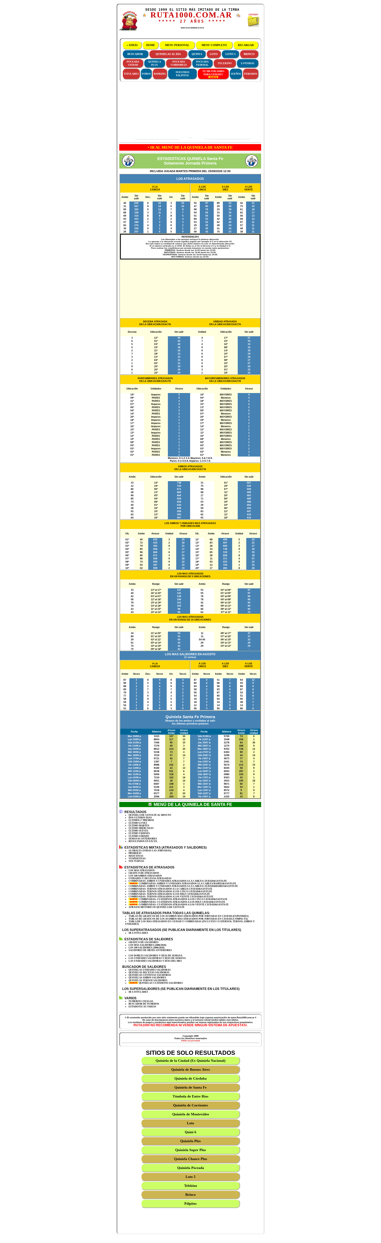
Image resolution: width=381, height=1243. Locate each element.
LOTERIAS (247, 63)
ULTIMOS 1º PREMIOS (141, 820)
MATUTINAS (136, 856)
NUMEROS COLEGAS (141, 1001)
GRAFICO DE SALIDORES (144, 942)
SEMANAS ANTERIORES (143, 838)
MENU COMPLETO (214, 45)
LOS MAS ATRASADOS (142, 870)
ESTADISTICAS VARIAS (142, 1006)
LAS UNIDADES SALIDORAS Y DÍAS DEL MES (155, 961)
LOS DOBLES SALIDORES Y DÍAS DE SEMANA (155, 955)
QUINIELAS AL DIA (168, 54)
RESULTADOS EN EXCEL (143, 841)
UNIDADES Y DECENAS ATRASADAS (150, 878)
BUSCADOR (135, 54)
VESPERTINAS (137, 858)
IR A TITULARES (138, 933)
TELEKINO (225, 63)
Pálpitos (190, 1203)
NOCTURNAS (136, 861)
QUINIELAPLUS (154, 63)
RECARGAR (246, 45)
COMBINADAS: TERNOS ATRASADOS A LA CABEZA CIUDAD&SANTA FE (170, 888)
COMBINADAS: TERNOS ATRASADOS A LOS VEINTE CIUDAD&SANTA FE (171, 896)
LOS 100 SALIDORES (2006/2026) (147, 947)
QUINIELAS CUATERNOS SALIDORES (160, 983)
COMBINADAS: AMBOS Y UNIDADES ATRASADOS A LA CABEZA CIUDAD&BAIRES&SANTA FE (183, 886)
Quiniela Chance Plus (190, 1159)
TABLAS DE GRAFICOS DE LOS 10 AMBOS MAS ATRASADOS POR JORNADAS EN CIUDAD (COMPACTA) (188, 918)
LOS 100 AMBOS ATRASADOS (145, 875)
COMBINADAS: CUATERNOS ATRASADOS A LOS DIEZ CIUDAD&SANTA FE (181, 902)
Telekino (190, 1186)
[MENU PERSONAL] (144, 16)
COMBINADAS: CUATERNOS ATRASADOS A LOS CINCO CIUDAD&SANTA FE (182, 899)
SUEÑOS (236, 73)
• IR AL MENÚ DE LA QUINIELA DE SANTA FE (190, 147)
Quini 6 (190, 1132)
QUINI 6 (197, 54)
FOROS (146, 73)
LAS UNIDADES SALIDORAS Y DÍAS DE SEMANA (157, 958)
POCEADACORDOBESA (179, 63)
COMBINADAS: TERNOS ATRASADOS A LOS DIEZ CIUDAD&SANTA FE (169, 894)
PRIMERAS (135, 853)
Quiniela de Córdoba (190, 1078)
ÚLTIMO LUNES (138, 823)
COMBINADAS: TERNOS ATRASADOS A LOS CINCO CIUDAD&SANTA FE (170, 891)
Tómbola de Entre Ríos (190, 1096)
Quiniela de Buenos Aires (190, 1069)
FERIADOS (250, 73)
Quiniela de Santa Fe (190, 1087)
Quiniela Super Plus (190, 1150)
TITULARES (131, 73)
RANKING (160, 73)
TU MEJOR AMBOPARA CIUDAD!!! (213, 73)
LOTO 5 (230, 54)
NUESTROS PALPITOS (182, 74)
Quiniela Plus (190, 1141)
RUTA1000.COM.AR (191, 14)
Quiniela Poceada (190, 1168)
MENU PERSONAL (177, 45)
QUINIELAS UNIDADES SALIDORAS (150, 969)
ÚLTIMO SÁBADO (139, 836)
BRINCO (249, 54)
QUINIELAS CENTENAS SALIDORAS (150, 975)
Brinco (190, 1195)
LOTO (214, 54)
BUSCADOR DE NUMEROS (144, 1003)
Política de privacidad (190, 1041)
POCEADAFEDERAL (202, 63)
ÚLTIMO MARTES (139, 825)
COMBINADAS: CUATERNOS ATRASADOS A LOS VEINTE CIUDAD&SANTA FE (183, 904)
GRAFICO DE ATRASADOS (144, 873)
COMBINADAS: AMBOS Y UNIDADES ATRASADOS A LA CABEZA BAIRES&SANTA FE (187, 883)
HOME (150, 45)
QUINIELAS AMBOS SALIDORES (147, 977)
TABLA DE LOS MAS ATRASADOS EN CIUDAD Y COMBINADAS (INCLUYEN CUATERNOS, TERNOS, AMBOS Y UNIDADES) (190, 922)
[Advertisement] (155, 110)
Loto (190, 1123)
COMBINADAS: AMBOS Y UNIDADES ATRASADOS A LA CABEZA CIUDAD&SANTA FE (178, 881)
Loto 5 (190, 1177)
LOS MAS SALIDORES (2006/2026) (147, 945)
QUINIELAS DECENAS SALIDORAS (149, 972)
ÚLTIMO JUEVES (138, 830)
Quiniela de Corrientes (190, 1105)
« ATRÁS (132, 45)
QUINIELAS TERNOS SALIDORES (148, 980)
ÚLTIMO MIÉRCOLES (141, 828)
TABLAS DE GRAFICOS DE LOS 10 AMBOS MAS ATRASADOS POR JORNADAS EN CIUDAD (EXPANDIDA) (189, 916)
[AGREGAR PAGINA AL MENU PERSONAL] (238, 17)
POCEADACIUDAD (133, 63)
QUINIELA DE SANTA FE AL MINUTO (150, 815)
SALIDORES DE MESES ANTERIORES (150, 950)
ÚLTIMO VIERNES (139, 833)
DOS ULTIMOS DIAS (140, 817)
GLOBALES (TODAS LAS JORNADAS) (150, 850)
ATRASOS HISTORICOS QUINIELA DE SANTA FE (157, 907)
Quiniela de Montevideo (190, 1114)
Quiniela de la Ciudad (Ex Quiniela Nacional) (190, 1061)
